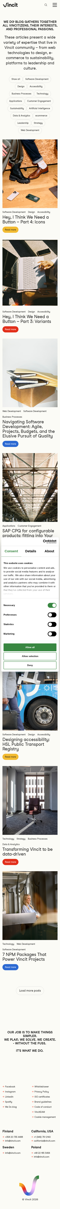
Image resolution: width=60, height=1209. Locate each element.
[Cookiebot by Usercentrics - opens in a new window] (43, 542)
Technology (42, 93)
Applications (15, 101)
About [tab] (49, 551)
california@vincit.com (44, 1141)
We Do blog (11, 1107)
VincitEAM (39, 1112)
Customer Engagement (39, 101)
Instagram (10, 1091)
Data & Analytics (21, 115)
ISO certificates (42, 1097)
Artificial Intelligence (39, 108)
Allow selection (30, 656)
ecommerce (41, 115)
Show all (16, 79)
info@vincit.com (12, 1141)
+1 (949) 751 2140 (42, 1137)
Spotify (8, 1102)
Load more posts (30, 990)
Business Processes (21, 93)
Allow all (30, 647)
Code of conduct (43, 1107)
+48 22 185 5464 (42, 1153)
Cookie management (45, 1117)
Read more (10, 229)
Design (21, 86)
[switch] (52, 614)
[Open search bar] (46, 4)
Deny (30, 665)
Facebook (10, 1086)
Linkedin (9, 1097)
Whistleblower (41, 1086)
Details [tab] (30, 551)
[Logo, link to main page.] (10, 5)
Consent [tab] (11, 551)
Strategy (38, 123)
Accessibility (36, 86)
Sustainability (17, 108)
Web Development (30, 130)
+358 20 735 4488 (14, 1137)
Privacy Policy (41, 1091)
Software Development (36, 79)
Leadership (23, 123)
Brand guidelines (43, 1102)
